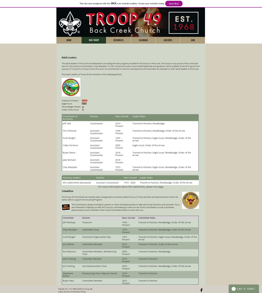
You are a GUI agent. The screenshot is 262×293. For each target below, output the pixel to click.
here (160, 186)
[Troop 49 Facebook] (201, 290)
